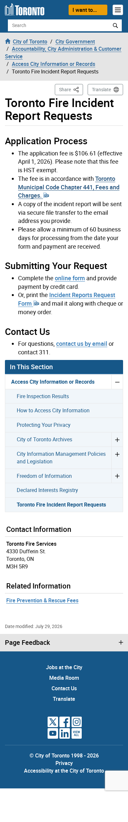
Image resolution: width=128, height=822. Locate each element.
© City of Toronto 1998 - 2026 (64, 755)
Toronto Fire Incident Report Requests (61, 504)
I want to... (85, 10)
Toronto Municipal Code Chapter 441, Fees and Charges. (68, 187)
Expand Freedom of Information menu (117, 476)
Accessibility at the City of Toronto (64, 770)
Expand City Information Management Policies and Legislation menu (117, 458)
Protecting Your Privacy (44, 424)
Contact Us (64, 688)
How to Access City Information (53, 410)
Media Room (64, 677)
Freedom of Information (44, 476)
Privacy (64, 763)
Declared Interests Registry (47, 490)
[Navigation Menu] (118, 10)
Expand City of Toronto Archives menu (117, 439)
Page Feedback (27, 642)
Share (71, 89)
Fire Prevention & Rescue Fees (42, 600)
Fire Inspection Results (43, 396)
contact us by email (81, 343)
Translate (101, 89)
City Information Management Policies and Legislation (61, 457)
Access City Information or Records (53, 381)
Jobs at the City (64, 667)
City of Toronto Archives (44, 439)
